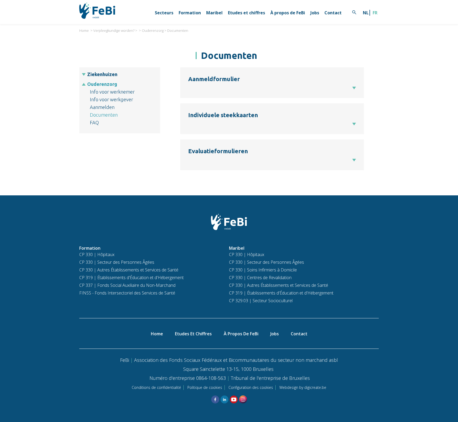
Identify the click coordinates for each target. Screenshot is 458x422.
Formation (190, 13)
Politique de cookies (204, 387)
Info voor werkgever (111, 99)
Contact (333, 13)
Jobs (314, 13)
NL (366, 13)
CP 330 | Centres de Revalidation (260, 277)
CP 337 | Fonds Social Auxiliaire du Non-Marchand (127, 285)
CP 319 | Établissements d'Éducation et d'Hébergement (131, 277)
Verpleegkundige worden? (113, 30)
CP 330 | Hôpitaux (96, 254)
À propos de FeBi (287, 13)
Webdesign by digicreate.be (302, 387)
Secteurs (164, 13)
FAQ (94, 122)
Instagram (243, 399)
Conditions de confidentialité (156, 387)
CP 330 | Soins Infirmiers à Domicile (263, 270)
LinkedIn (224, 399)
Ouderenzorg (153, 30)
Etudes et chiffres (246, 13)
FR (375, 13)
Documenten (177, 30)
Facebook (215, 399)
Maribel (214, 13)
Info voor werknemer (112, 91)
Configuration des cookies (250, 387)
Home (84, 30)
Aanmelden (102, 107)
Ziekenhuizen (102, 74)
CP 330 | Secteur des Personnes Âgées (116, 262)
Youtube (234, 399)
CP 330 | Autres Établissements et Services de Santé (128, 270)
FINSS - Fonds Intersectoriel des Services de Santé (127, 293)
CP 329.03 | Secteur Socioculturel (261, 301)
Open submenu (84, 74)
